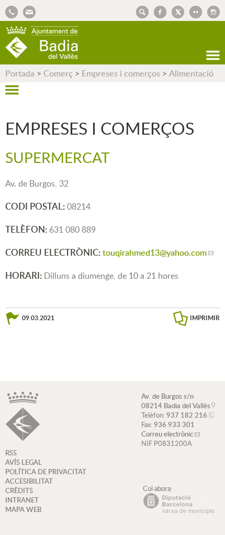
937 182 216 (186, 415)
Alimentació (191, 73)
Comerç (58, 73)
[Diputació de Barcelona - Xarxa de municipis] (179, 511)
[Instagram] (211, 11)
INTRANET (22, 500)
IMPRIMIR (205, 317)
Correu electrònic (167, 434)
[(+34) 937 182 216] (11, 11)
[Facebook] (157, 11)
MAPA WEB (23, 509)
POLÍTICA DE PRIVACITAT (45, 471)
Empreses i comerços (121, 73)
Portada (20, 73)
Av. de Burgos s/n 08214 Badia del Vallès (175, 400)
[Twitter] (175, 11)
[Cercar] (140, 11)
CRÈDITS (19, 490)
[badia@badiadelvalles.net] (27, 11)
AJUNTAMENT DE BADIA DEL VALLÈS (41, 42)
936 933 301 (174, 424)
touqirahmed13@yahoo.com (155, 252)
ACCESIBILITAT (29, 481)
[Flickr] (193, 11)
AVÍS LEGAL (23, 462)
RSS (11, 452)
